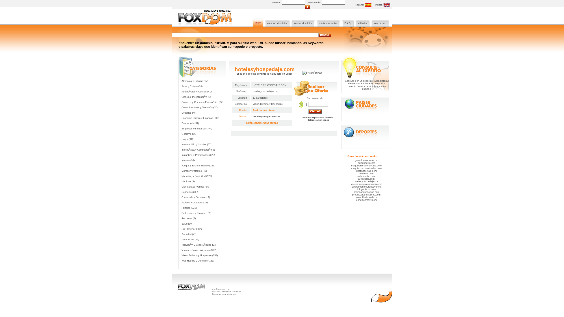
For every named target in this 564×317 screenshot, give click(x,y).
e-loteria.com (366, 173)
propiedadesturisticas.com (366, 194)
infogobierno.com (366, 189)
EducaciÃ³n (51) (190, 123)
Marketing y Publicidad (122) (197, 176)
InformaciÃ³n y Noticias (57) (197, 144)
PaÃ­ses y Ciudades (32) (195, 202)
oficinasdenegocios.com (366, 192)
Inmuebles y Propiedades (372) (198, 155)
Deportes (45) (189, 112)
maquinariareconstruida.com (366, 165)
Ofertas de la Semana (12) (196, 197)
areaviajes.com (366, 178)
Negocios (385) (190, 192)
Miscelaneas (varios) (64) (195, 186)
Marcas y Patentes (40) (194, 171)
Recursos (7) (189, 218)
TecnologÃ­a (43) (190, 239)
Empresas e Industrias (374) (197, 128)
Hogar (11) (187, 139)
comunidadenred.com (366, 197)
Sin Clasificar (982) (192, 229)
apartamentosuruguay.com (366, 186)
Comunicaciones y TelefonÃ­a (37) (200, 107)
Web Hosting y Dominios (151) (198, 260)
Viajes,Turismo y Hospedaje (268, 104)
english (378, 5)
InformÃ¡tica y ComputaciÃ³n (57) (199, 149)
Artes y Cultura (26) (192, 86)
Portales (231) (189, 207)
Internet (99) (188, 160)
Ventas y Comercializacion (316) (199, 250)
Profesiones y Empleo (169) (196, 213)
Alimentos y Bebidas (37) (195, 81)
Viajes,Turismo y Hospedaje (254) (200, 255)
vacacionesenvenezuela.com (366, 184)
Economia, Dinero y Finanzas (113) (200, 118)
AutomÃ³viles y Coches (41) (197, 91)
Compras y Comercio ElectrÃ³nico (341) (203, 102)
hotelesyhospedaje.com (266, 116)
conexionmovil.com (366, 200)
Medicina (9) (188, 181)
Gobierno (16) (189, 134)
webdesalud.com (366, 176)
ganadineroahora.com (366, 160)
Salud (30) (187, 223)
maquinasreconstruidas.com (366, 168)
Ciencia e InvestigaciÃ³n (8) (196, 97)
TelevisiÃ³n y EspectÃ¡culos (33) (199, 244)
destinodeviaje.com (366, 171)
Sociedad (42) (189, 234)
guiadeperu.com (366, 163)
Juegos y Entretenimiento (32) (198, 165)
